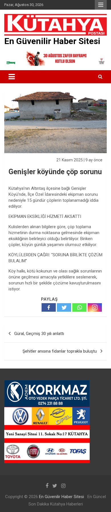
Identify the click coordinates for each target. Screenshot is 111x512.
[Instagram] (95, 307)
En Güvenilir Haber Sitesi (52, 41)
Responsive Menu (101, 5)
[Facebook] (49, 307)
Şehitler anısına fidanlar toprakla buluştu (59, 351)
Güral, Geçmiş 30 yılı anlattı (39, 333)
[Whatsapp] (79, 307)
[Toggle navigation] (11, 76)
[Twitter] (64, 307)
